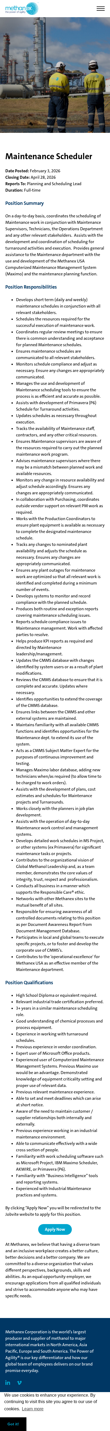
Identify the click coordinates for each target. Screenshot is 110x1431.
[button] (101, 8)
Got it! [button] (13, 1424)
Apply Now (55, 1229)
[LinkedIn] (7, 1382)
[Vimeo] (19, 1382)
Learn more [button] (33, 1409)
